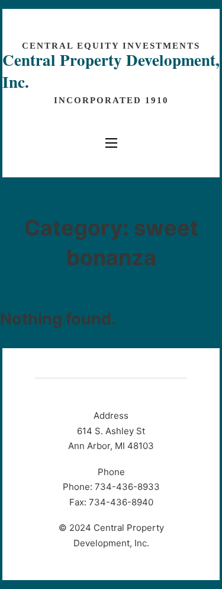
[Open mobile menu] (111, 143)
